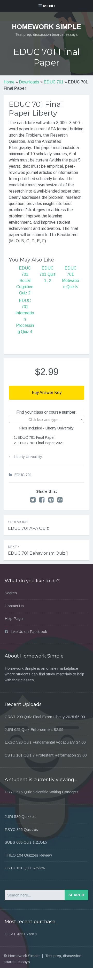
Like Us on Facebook (29, 631)
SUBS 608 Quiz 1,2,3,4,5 (26, 842)
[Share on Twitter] (33, 500)
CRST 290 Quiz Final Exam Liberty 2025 (39, 717)
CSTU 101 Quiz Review (25, 868)
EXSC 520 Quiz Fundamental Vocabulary (40, 742)
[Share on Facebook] (42, 500)
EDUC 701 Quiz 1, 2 (48, 274)
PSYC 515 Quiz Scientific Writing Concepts (42, 792)
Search (11, 593)
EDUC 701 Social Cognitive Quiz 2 (24, 280)
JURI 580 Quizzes (20, 816)
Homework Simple (46, 27)
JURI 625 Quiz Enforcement (29, 729)
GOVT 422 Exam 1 (21, 934)
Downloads (29, 82)
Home (9, 82)
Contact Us (14, 606)
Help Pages (15, 618)
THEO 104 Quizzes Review (28, 855)
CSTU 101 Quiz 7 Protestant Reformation (40, 755)
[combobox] (46, 419)
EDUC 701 (54, 82)
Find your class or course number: (46, 412)
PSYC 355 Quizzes (21, 829)
